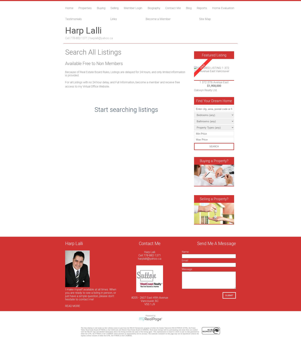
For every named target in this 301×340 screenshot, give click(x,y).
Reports (202, 8)
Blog (189, 8)
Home (69, 8)
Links (113, 19)
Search (214, 146)
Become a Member (158, 19)
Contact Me (173, 8)
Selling (114, 8)
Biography (154, 8)
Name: (185, 251)
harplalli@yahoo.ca (101, 38)
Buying (101, 8)
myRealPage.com (150, 319)
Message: (187, 269)
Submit (229, 295)
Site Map (205, 19)
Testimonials (73, 19)
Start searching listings (126, 109)
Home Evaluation (223, 8)
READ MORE (72, 306)
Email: (185, 260)
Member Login (133, 8)
